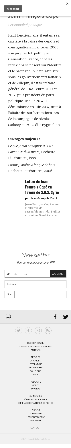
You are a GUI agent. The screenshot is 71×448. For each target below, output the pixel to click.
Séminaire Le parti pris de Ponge (35, 403)
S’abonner (35, 420)
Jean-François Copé (43, 198)
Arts (35, 374)
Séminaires (35, 396)
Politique (35, 371)
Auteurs (35, 350)
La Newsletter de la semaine (35, 346)
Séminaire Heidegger (35, 399)
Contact (35, 427)
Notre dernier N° (35, 417)
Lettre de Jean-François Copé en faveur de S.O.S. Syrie (42, 187)
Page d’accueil (35, 343)
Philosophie (36, 367)
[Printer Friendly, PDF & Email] (8, 318)
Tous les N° (35, 413)
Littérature (35, 364)
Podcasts (35, 381)
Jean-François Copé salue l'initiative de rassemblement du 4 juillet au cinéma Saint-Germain (42, 209)
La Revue (35, 410)
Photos (35, 388)
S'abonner (58, 273)
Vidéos (35, 385)
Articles (35, 357)
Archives (35, 360)
